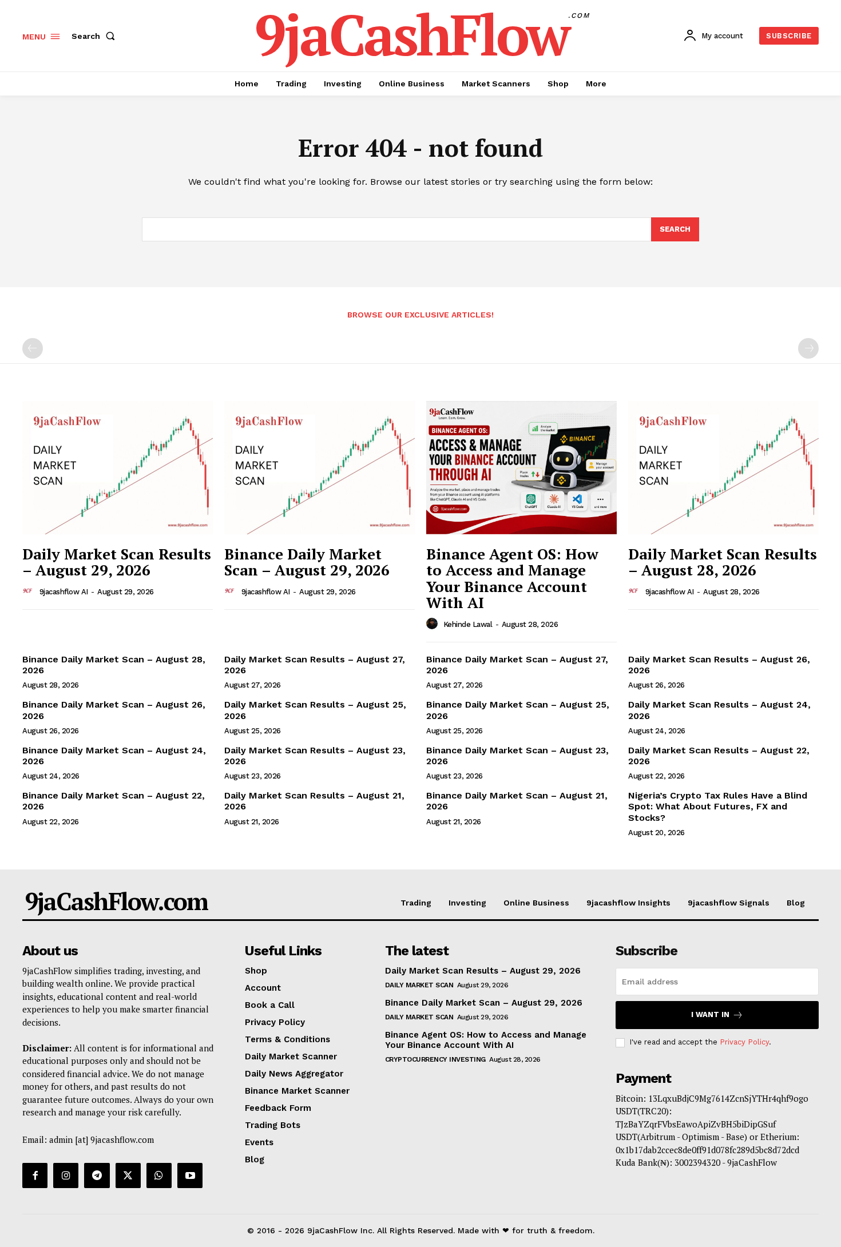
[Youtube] (190, 1175)
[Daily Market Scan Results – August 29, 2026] (117, 467)
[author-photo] (29, 591)
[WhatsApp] (159, 1175)
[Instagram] (65, 1175)
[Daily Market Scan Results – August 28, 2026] (723, 467)
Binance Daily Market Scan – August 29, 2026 (307, 562)
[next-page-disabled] (808, 348)
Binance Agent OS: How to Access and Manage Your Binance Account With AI (512, 578)
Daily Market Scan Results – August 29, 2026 (116, 562)
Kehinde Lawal (468, 624)
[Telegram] (96, 1175)
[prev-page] (32, 348)
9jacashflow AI (63, 591)
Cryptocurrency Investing (435, 1059)
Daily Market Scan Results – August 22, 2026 (719, 756)
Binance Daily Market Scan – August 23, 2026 (517, 756)
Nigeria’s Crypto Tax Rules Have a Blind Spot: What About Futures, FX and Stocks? (717, 806)
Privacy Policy (744, 1042)
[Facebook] (34, 1175)
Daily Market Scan (419, 985)
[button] (96, 36)
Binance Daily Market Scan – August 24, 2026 (114, 756)
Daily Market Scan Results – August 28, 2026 (722, 562)
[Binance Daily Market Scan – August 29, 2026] (319, 467)
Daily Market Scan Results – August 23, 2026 (315, 756)
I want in (710, 1014)
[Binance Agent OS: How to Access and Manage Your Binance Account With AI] (521, 467)
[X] (128, 1175)
